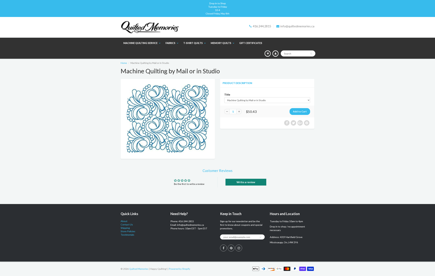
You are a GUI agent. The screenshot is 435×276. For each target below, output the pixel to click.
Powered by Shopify (179, 268)
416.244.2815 (262, 26)
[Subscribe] (260, 237)
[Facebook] (223, 248)
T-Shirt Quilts (193, 43)
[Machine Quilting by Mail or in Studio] (168, 118)
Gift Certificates (250, 43)
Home (124, 62)
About (124, 221)
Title (227, 94)
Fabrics (170, 43)
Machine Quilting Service (140, 43)
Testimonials (127, 234)
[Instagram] (238, 248)
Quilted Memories (138, 268)
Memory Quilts (221, 43)
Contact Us (127, 224)
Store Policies (128, 231)
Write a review (246, 182)
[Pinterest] (231, 248)
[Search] (311, 53)
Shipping (125, 227)
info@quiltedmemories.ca (297, 26)
